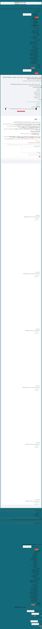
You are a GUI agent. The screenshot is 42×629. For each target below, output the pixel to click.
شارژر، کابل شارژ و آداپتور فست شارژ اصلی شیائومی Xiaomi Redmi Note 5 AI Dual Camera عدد (22, 108)
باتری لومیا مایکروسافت (33, 25)
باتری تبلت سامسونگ (34, 18)
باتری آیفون (35, 12)
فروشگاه (38, 80)
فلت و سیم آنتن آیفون (34, 595)
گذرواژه (40, 613)
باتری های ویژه (35, 14)
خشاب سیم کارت (36, 52)
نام (39, 153)
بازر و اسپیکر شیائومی (34, 62)
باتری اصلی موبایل (37, 11)
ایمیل (39, 155)
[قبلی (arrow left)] (41, 628)
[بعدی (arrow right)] (40, 628)
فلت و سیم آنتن (36, 56)
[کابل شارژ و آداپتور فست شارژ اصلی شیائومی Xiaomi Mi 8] (34, 327)
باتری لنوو (35, 23)
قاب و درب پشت (36, 40)
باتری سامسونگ (34, 17)
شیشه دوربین (36, 48)
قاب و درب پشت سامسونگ (33, 42)
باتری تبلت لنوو (35, 563)
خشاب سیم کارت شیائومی (33, 54)
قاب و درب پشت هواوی (33, 582)
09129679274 (17, 2)
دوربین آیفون (35, 45)
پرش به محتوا (40, 0)
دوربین (37, 44)
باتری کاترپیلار (35, 24)
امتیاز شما (38, 146)
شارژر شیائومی (35, 38)
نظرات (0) (35, 119)
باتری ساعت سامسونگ (33, 19)
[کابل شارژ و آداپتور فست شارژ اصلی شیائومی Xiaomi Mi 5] (34, 441)
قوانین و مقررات (36, 515)
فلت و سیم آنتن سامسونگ (33, 57)
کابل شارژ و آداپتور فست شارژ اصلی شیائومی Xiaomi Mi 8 (32, 330)
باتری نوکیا (35, 26)
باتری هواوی (35, 16)
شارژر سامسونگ (34, 36)
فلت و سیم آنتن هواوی (34, 59)
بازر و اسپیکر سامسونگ (33, 61)
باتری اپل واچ (35, 553)
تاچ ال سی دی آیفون (35, 569)
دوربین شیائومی (34, 585)
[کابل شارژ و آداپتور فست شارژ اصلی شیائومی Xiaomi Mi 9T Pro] (34, 213)
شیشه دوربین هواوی (34, 51)
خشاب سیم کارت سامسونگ (33, 592)
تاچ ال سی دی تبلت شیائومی (34, 32)
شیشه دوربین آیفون (34, 49)
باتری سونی (35, 22)
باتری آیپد (35, 13)
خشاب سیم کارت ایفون (33, 53)
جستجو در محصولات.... (34, 70)
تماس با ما (37, 513)
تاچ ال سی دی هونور (35, 33)
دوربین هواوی (35, 47)
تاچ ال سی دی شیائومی (35, 31)
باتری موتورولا (35, 567)
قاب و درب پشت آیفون (34, 41)
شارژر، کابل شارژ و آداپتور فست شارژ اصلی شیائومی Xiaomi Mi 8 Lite (31, 387)
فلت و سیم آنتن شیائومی (33, 58)
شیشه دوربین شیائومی (34, 589)
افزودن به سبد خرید (21, 111)
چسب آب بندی (38, 65)
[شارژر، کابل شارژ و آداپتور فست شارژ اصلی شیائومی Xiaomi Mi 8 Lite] (34, 384)
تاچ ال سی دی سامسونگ (35, 30)
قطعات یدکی (38, 39)
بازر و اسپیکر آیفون (34, 599)
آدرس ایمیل (40, 621)
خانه (40, 80)
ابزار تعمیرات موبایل (37, 604)
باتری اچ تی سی (34, 21)
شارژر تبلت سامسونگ (34, 37)
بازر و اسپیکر (36, 598)
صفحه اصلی (38, 10)
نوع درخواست (38, 106)
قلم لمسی (38, 64)
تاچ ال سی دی (38, 28)
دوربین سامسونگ (34, 46)
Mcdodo (38, 66)
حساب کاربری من (35, 514)
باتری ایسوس (35, 560)
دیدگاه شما (38, 152)
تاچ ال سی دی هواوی (35, 572)
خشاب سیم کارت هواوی (33, 55)
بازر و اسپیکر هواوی (34, 63)
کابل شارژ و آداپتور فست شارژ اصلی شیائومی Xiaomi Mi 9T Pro (32, 216)
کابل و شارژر (38, 34)
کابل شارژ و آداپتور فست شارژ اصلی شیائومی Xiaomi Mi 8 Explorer (31, 273)
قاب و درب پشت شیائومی (33, 581)
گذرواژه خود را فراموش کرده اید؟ (37, 617)
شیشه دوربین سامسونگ (33, 588)
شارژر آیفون (35, 35)
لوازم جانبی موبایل (34, 80)
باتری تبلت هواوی (34, 556)
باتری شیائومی (35, 15)
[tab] (20, 119)
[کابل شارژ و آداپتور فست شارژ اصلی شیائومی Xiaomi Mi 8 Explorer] (34, 270)
